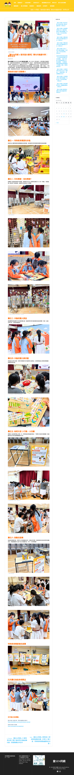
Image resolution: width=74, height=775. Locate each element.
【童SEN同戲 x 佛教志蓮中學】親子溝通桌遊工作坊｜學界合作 (61, 44)
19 (64, 114)
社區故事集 (27, 2)
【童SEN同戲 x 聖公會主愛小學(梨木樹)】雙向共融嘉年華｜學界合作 (61, 24)
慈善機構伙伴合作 (46, 2)
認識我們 (20, 2)
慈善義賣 (52, 6)
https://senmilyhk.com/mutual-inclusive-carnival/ (19, 722)
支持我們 (45, 6)
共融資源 (31, 6)
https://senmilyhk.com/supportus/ (16, 726)
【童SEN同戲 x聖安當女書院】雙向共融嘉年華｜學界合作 (61, 91)
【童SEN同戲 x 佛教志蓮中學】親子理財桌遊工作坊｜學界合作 (61, 39)
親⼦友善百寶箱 (62, 2)
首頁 (15, 2)
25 (61, 116)
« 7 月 (57, 122)
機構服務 (16, 6)
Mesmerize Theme (61, 768)
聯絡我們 (39, 6)
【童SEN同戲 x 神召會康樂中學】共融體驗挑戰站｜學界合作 (61, 85)
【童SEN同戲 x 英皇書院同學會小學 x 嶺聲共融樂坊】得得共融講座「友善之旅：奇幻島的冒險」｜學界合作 (61, 31)
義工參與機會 (24, 6)
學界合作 (54, 2)
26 (64, 116)
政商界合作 (36, 2)
